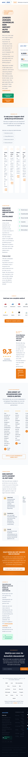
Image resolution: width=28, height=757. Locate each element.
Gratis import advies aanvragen (14, 569)
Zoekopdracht (23, 752)
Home (15, 2)
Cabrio (12, 313)
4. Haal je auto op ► (8, 142)
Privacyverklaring (5, 755)
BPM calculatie (5, 752)
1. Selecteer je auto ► (8, 133)
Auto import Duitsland (17, 749)
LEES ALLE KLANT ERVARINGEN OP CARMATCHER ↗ (14, 456)
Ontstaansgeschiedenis (7, 749)
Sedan (19, 305)
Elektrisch (5, 313)
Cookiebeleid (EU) (14, 755)
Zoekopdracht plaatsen (8, 95)
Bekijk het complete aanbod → (14, 320)
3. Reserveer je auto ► (9, 139)
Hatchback (12, 305)
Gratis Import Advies (8, 100)
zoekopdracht (6, 90)
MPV (19, 313)
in (8, 741)
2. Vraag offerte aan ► (9, 136)
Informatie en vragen (13, 752)
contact (15, 703)
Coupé (5, 305)
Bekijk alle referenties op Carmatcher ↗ (21, 373)
